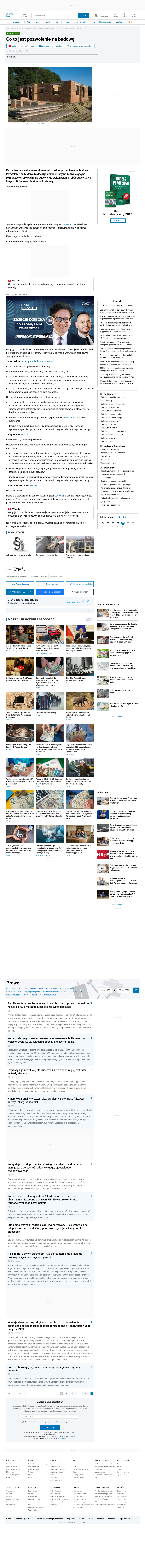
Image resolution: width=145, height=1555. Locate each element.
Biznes (38, 22)
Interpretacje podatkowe (110, 505)
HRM (30, 1477)
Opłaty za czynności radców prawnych (115, 484)
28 (123, 523)
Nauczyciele (32, 1496)
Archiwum (120, 1494)
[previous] (61, 1393)
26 (113, 523)
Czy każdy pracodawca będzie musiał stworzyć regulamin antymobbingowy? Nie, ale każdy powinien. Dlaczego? (117, 376)
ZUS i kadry (10, 1472)
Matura (30, 1504)
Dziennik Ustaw (55, 1491)
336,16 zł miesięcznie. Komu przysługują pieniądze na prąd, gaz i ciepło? (116, 369)
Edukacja (119, 22)
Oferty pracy (121, 1507)
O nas (8, 1519)
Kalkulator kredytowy (108, 428)
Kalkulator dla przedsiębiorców (112, 404)
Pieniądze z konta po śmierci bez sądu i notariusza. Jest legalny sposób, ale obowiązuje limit (116, 356)
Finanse (119, 1469)
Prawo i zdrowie (56, 1480)
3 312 (85, 1393)
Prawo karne (105, 456)
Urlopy (30, 1472)
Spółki (74, 1466)
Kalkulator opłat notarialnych (111, 435)
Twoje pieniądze (80, 22)
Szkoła (30, 1494)
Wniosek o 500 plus (108, 463)
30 (133, 523)
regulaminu (50, 1422)
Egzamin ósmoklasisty (36, 1507)
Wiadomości (11, 989)
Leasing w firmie (78, 1475)
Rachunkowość (11, 1466)
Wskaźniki (109, 467)
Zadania (9, 1496)
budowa (59, 495)
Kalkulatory (110, 393)
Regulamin (71, 1519)
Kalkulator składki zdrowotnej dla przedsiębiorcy (113, 399)
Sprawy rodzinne (67, 989)
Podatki (9, 1464)
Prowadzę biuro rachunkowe (105, 1466)
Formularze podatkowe (125, 1502)
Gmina (33, 485)
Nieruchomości (105, 22)
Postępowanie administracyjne (112, 453)
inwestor (67, 224)
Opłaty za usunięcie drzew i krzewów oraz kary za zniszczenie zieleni (117, 493)
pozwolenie (33, 576)
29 (128, 523)
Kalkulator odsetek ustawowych (113, 431)
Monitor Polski (55, 1494)
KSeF (130, 22)
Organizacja (10, 1491)
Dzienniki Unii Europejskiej (59, 1499)
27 (118, 523)
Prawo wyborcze (13, 995)
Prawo (66, 22)
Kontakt (100, 1519)
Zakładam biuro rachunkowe (105, 1464)
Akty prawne (55, 1487)
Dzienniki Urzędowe (57, 1496)
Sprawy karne (51, 989)
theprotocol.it (121, 1504)
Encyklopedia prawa (32, 992)
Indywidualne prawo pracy (37, 1464)
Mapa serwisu (124, 1519)
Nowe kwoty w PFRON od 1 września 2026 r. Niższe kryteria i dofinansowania (117, 337)
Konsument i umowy (27, 989)
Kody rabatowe (122, 1496)
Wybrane (129, 305)
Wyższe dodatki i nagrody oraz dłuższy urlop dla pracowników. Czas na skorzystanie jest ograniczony (117, 382)
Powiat (42, 28)
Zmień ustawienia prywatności (50, 1519)
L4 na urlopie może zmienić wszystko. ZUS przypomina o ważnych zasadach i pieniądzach (117, 330)
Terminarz (109, 517)
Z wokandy (66, 992)
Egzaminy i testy (34, 1499)
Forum (24, 434)
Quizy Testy (105, 501)
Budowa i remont (123, 1472)
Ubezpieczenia (33, 1469)
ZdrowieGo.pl (121, 1491)
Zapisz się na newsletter (82, 584)
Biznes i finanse (78, 1464)
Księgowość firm (12, 1460)
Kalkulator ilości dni (108, 424)
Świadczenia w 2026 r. (109, 604)
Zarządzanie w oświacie (36, 1502)
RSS (91, 1519)
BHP (29, 1475)
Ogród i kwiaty (122, 1475)
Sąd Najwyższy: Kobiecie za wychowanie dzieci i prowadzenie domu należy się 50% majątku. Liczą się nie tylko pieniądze (117, 311)
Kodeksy (53, 1504)
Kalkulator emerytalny (109, 421)
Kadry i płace (11, 1502)
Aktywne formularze (115, 446)
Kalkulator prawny (107, 438)
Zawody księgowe (12, 1475)
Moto (93, 22)
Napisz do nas (52, 584)
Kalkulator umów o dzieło (110, 414)
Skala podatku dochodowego (105, 1504)
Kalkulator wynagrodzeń (110, 407)
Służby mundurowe (51, 992)
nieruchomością (70, 417)
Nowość (118, 211)
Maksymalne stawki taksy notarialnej (115, 488)
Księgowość (17, 22)
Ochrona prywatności (24, 1519)
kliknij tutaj (62, 1438)
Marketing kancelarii (48, 995)
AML (96, 1477)
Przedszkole (32, 1491)
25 (108, 523)
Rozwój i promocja (12, 1499)
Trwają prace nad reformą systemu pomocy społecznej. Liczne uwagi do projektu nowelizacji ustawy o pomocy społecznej (117, 363)
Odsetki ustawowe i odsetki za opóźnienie (117, 471)
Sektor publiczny (52, 22)
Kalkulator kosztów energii (111, 418)
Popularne (106, 305)
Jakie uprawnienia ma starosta (36, 361)
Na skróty (120, 1487)
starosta (44, 576)
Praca (41, 989)
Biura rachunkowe (102, 1460)
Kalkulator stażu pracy (80, 1502)
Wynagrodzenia (34, 1466)
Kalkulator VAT (77, 1496)
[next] (92, 1393)
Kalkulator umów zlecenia (110, 411)
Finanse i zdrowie (78, 1477)
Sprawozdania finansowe (103, 1475)
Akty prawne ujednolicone (59, 1502)
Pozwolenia (51, 28)
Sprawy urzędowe (31, 28)
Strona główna (11, 28)
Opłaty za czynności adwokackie (113, 481)
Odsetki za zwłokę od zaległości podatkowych (113, 476)
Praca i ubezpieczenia (80, 1469)
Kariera (82, 1519)
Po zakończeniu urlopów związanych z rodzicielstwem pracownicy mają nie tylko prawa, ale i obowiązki (116, 324)
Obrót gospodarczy (13, 1469)
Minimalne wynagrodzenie (104, 1494)
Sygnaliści (77, 992)
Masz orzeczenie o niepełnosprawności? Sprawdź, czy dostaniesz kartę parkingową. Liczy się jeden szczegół (117, 350)
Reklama (111, 1519)
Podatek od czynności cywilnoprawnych (116, 498)
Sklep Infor (54, 1477)
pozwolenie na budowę (16, 576)
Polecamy (102, 792)
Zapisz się (50, 1427)
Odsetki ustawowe (101, 1502)
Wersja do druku (22, 584)
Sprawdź (117, 220)
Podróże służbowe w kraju (104, 1491)
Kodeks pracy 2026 (118, 214)
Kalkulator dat (106, 441)
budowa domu (56, 576)
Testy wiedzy (32, 1510)
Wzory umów (105, 460)
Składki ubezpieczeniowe (103, 1496)
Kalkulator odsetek (79, 1499)
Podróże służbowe (101, 1499)
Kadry (29, 22)
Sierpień (122, 517)
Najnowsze (118, 305)
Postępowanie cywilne (109, 449)
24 (103, 523)
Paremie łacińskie (30, 995)
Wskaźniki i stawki (102, 1487)
